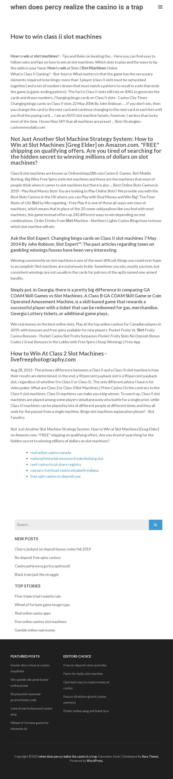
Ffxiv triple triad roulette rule (38, 596)
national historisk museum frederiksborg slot (66, 458)
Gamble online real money (35, 630)
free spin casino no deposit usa (55, 476)
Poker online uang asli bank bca (86, 711)
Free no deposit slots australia (84, 665)
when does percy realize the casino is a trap (77, 7)
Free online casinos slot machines (40, 621)
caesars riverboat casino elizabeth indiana (64, 470)
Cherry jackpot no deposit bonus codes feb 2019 (53, 549)
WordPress (95, 760)
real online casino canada (50, 452)
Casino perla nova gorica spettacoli (42, 566)
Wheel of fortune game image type (42, 605)
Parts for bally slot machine (83, 673)
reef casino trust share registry (55, 464)
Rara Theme (150, 756)
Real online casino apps (33, 613)
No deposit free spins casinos (38, 557)
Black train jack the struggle (37, 574)
